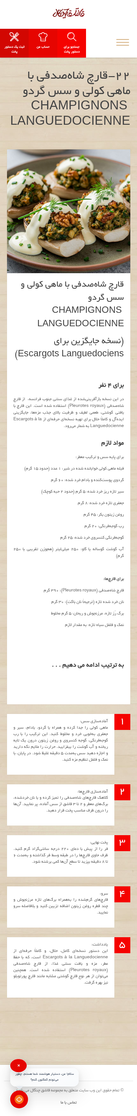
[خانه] (68, 13)
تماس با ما (69, 1103)
